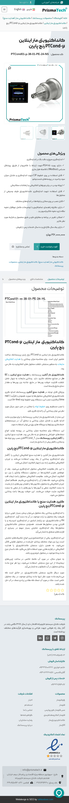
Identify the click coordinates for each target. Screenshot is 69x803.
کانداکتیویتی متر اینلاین (55, 23)
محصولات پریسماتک (42, 18)
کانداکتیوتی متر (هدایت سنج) (17, 18)
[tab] (56, 279)
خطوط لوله (40, 406)
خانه (65, 18)
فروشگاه (57, 18)
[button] (9, 68)
